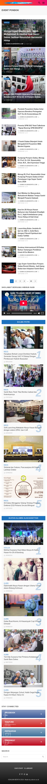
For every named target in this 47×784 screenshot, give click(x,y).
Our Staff (18, 768)
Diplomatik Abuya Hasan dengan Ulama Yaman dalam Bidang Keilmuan (22, 587)
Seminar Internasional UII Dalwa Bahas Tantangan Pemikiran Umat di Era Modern (31, 249)
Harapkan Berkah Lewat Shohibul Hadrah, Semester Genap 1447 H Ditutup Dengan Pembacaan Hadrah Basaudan (20, 356)
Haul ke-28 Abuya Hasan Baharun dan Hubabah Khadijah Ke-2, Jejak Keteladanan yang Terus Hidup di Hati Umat (31, 213)
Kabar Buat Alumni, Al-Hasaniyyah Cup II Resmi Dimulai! (22, 622)
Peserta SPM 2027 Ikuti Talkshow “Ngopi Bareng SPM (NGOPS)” (31, 127)
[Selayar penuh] (42, 313)
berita (6, 22)
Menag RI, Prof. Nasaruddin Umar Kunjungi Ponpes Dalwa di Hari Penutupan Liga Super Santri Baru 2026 (31, 178)
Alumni (6, 583)
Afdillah (7, 547)
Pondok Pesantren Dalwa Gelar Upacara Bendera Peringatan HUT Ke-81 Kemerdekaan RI (31, 111)
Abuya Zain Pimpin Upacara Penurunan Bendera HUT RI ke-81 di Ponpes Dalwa (22, 95)
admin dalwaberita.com (14, 44)
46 (31, 281)
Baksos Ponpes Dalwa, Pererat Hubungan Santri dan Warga (23, 67)
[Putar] (4, 313)
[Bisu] (39, 313)
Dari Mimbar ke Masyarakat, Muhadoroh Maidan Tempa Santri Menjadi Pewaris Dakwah (31, 195)
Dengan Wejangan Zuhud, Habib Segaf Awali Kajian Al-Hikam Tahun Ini (21, 693)
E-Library (28, 768)
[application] (23, 303)
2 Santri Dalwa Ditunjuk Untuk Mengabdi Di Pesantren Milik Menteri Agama (30, 144)
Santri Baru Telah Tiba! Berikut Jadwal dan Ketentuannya (20, 393)
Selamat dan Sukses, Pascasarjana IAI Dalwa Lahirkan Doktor (21, 468)
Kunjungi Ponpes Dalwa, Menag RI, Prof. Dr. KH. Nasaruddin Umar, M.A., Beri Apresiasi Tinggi (31, 160)
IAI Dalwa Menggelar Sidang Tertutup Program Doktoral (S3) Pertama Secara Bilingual (22, 504)
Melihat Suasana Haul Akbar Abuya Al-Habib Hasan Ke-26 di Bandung (21, 551)
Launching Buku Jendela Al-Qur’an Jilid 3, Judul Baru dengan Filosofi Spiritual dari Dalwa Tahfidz (30, 232)
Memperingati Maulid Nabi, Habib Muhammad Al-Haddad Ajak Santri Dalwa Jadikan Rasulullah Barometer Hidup (23, 36)
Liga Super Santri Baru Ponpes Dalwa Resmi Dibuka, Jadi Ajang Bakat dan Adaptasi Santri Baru (31, 266)
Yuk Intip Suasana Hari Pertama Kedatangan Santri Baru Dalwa (21, 658)
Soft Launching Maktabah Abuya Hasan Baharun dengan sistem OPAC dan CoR (23, 429)
